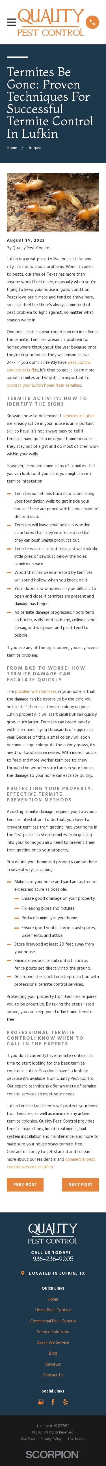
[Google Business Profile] (41, 1402)
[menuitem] (28, 1439)
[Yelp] (65, 1402)
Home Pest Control (53, 1310)
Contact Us (53, 1375)
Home (53, 1299)
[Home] (51, 22)
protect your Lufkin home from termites (44, 385)
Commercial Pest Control (53, 1321)
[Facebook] (53, 1402)
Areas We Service (53, 1342)
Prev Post (25, 1184)
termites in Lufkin (78, 416)
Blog (53, 1353)
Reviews (53, 1364)
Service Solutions (53, 1332)
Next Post (80, 1184)
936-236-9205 (53, 1259)
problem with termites (36, 691)
